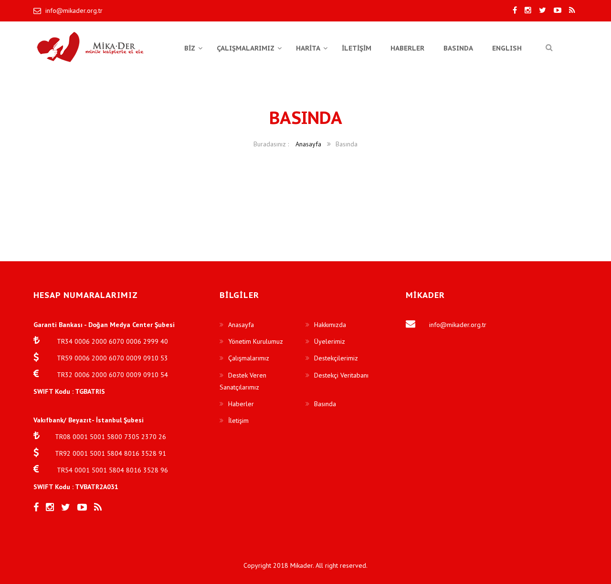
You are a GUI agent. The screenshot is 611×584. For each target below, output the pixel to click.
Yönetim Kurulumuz (255, 341)
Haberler (241, 404)
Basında (325, 404)
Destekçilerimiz (336, 358)
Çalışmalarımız (248, 358)
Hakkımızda (330, 324)
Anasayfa (308, 144)
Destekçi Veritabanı (341, 375)
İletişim (238, 420)
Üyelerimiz (329, 341)
